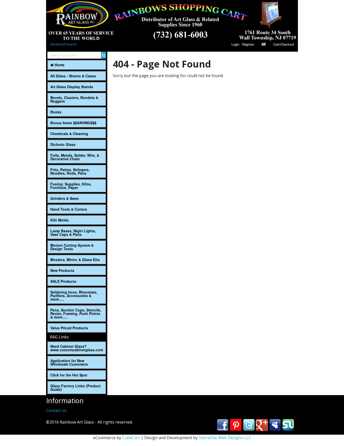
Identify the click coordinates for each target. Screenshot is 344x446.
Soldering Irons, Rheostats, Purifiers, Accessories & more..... (73, 296)
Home (59, 64)
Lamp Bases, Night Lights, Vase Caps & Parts (73, 232)
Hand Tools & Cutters (68, 209)
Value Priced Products (69, 327)
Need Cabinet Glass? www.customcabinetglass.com (76, 348)
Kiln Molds (59, 219)
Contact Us (56, 410)
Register (248, 44)
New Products (62, 270)
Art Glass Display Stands (71, 86)
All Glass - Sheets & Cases (73, 75)
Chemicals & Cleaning (69, 133)
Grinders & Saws (64, 198)
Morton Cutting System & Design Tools (72, 247)
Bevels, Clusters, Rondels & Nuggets (74, 99)
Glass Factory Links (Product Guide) (75, 387)
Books (55, 111)
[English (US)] (264, 44)
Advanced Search (63, 44)
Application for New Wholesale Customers (69, 362)
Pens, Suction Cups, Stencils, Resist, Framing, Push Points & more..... (75, 313)
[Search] (103, 55)
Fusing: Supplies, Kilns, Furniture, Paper (71, 185)
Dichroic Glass (63, 144)
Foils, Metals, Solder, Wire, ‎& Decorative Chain (74, 157)
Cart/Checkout (283, 44)
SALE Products (63, 281)
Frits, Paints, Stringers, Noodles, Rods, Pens (70, 171)
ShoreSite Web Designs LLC (225, 437)
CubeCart (131, 437)
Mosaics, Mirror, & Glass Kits (75, 259)
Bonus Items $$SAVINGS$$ (73, 122)
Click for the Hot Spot (68, 374)
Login (235, 44)
